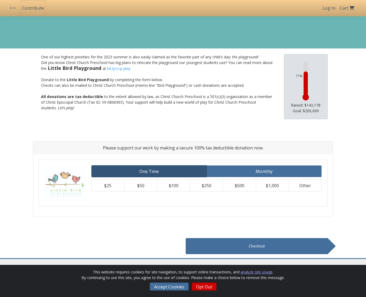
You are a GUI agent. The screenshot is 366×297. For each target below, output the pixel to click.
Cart (344, 8)
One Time (149, 171)
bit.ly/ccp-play (118, 68)
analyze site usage (256, 272)
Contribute (33, 8)
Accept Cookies (169, 287)
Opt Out (204, 287)
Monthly (264, 171)
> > (13, 8)
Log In (329, 8)
